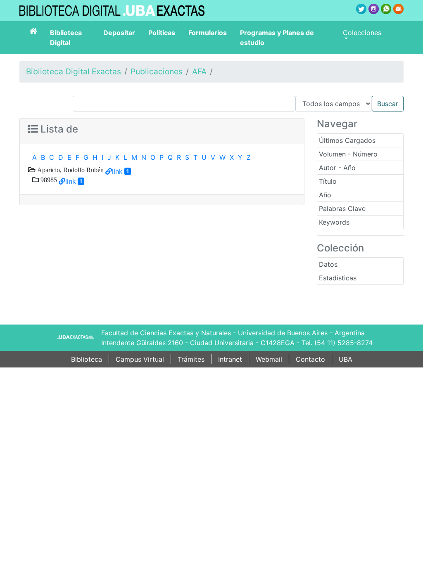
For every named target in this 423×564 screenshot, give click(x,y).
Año (325, 195)
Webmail (269, 359)
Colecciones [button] (362, 32)
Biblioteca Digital (66, 37)
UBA (345, 359)
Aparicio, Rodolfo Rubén (70, 169)
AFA (199, 71)
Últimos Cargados (347, 140)
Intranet (230, 359)
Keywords (334, 222)
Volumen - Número (348, 154)
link (117, 171)
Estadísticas (337, 278)
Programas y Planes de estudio (277, 37)
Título (328, 181)
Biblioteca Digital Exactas (73, 71)
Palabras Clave (342, 208)
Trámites (191, 359)
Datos (328, 264)
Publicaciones (157, 71)
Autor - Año (337, 168)
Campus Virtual (140, 359)
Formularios (207, 32)
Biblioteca (86, 359)
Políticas (161, 32)
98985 (48, 179)
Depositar (119, 32)
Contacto (310, 359)
